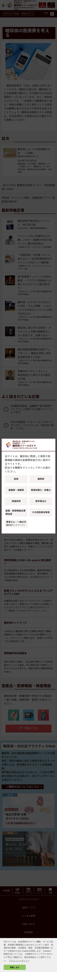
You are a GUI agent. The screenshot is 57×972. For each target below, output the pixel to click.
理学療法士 (40, 501)
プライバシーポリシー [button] (19, 960)
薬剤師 (41, 479)
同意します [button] (14, 967)
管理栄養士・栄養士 (41, 490)
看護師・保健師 (16, 490)
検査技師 (16, 501)
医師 (16, 479)
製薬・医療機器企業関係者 (15, 512)
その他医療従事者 (41, 512)
